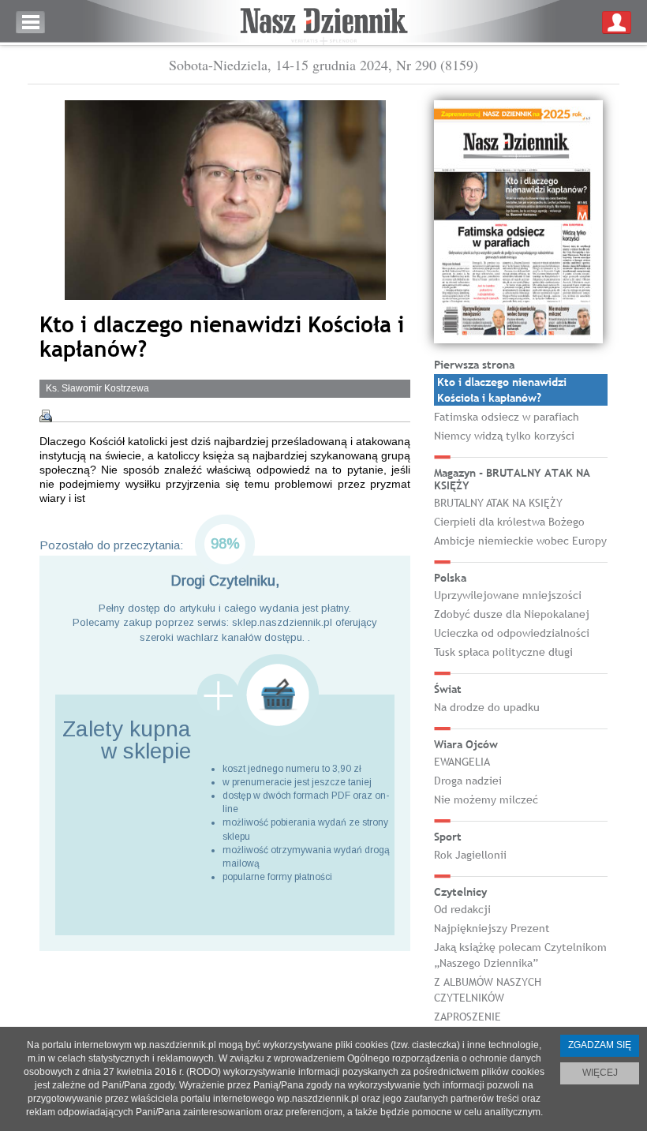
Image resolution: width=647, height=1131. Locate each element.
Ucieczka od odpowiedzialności (511, 633)
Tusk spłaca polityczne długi (503, 652)
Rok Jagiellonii (470, 855)
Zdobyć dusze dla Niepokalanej (511, 614)
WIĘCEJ (600, 1072)
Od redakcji (462, 909)
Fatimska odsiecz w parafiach (506, 417)
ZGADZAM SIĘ (599, 1044)
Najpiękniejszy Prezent (492, 928)
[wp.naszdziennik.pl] (323, 22)
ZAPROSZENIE (467, 1016)
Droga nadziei (468, 780)
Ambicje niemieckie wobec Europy (520, 541)
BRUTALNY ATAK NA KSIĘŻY (498, 503)
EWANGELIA (462, 762)
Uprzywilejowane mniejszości (508, 595)
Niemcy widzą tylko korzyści (504, 436)
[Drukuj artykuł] (45, 416)
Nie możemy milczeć (486, 799)
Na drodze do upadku (487, 707)
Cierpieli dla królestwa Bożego (509, 522)
